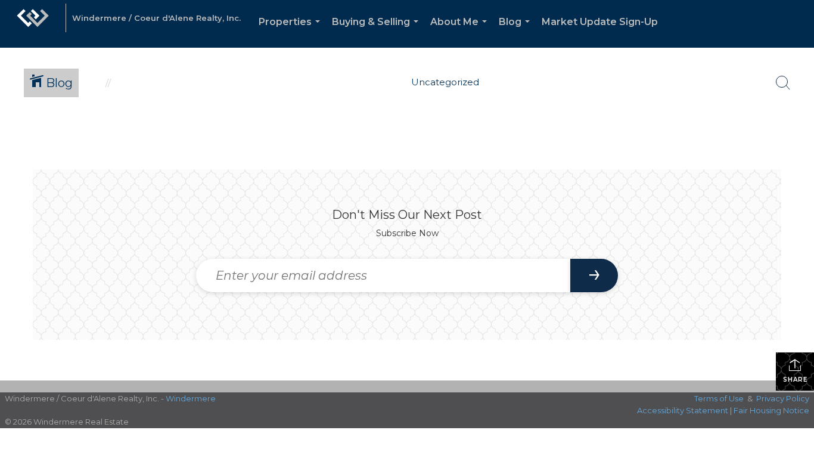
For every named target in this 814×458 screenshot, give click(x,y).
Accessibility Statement (682, 410)
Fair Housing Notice (771, 410)
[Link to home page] (33, 24)
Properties (292, 32)
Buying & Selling (377, 32)
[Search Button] (783, 83)
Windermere (191, 398)
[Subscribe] (594, 275)
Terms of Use (719, 398)
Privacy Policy (782, 398)
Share (795, 379)
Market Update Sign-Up (600, 21)
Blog (517, 32)
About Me (461, 32)
